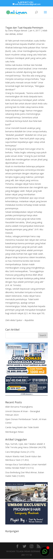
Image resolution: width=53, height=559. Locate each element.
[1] (44, 551)
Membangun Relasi (14, 431)
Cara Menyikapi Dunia (15, 451)
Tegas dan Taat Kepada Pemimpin (24, 27)
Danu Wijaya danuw (17, 30)
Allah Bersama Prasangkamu (19, 406)
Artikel (20, 34)
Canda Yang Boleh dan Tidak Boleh (22, 427)
